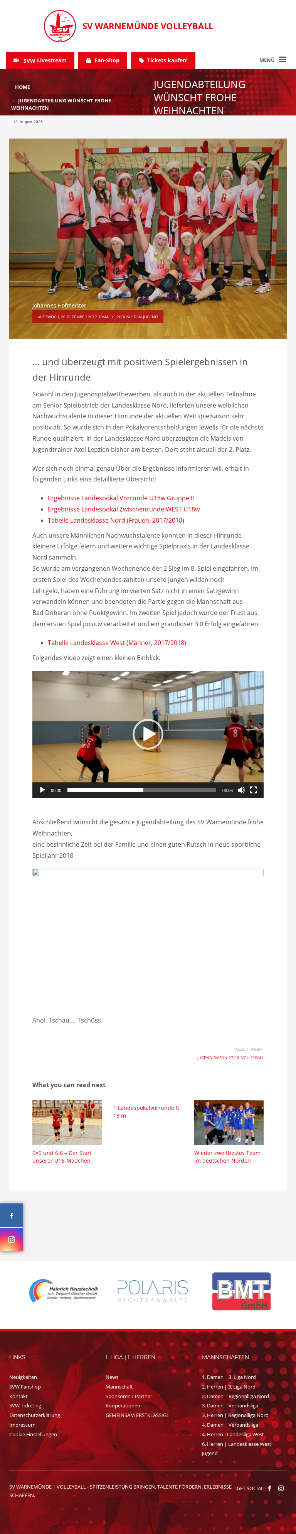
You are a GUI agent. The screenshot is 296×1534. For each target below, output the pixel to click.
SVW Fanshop (25, 1386)
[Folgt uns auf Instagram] (11, 1239)
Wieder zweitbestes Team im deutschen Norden (227, 1156)
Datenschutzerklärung (34, 1415)
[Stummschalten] (241, 790)
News (112, 1377)
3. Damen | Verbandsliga (230, 1405)
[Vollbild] (253, 790)
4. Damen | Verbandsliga (230, 1424)
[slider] (141, 790)
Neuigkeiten (23, 1377)
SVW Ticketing (25, 1405)
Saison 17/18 (226, 1057)
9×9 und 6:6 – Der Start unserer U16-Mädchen (62, 1156)
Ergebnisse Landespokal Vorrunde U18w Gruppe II (121, 498)
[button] (148, 734)
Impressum (22, 1424)
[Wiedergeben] (42, 790)
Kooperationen (123, 1405)
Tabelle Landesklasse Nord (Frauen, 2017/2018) (116, 520)
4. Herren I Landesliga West (233, 1434)
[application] (148, 734)
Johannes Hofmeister (59, 305)
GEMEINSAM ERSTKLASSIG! (137, 1415)
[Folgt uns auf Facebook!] (269, 1488)
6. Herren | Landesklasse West (236, 1443)
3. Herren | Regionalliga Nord (235, 1415)
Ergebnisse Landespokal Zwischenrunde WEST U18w (125, 509)
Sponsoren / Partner (129, 1396)
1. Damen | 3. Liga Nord (229, 1377)
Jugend (150, 316)
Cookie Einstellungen (33, 1434)
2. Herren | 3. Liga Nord (229, 1386)
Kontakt (18, 1396)
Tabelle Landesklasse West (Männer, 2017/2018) (117, 642)
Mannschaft (119, 1386)
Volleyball (252, 1057)
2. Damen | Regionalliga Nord (235, 1396)
